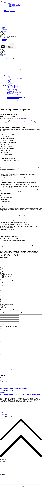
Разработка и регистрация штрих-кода (14, 23)
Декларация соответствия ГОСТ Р (13, 21)
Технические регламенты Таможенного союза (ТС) (18, 8)
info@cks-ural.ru (3, 54)
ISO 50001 (8, 84)
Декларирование (7, 19)
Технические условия (11, 13)
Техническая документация (9, 11)
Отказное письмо (12, 9)
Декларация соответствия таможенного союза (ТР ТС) (17, 22)
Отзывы (5, 29)
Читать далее (2, 385)
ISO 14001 (8, 77)
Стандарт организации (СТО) (12, 94)
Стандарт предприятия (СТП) (12, 90)
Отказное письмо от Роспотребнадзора (16, 72)
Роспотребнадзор (10, 70)
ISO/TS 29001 (9, 82)
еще (3, 28)
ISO (5, 10)
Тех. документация (5, 104)
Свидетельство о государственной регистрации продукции (20, 74)
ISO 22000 (8, 80)
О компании (4, 26)
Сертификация (7, 2)
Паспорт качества (10, 93)
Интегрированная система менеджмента (14, 78)
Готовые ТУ (9, 88)
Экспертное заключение (13, 71)
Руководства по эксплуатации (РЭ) (13, 91)
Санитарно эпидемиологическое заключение (17, 73)
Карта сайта (4, 414)
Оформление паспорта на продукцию (14, 17)
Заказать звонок (3, 112)
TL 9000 (8, 81)
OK (22, 486)
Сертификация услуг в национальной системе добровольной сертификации (21, 69)
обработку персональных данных (21, 118)
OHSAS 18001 (9, 79)
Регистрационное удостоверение (13, 24)
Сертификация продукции (11, 3)
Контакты (4, 27)
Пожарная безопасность (13, 7)
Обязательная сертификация (14, 4)
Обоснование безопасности (12, 89)
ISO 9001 (8, 76)
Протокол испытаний (13, 6)
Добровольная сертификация (14, 5)
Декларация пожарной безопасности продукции (16, 20)
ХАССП (5, 18)
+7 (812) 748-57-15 (3, 31)
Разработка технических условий (13, 12)
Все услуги (4, 1)
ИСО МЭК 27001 (10, 83)
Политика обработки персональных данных (10, 412)
